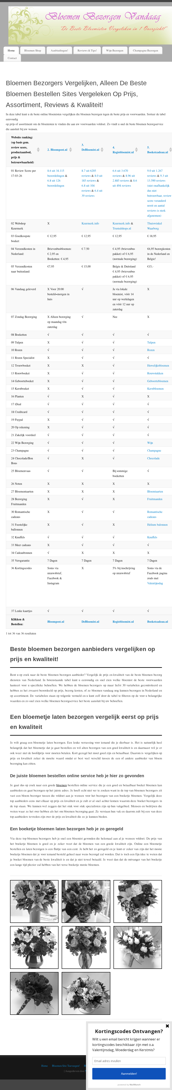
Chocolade (153, 458)
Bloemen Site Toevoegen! (66, 1066)
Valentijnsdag (155, 583)
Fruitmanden (154, 499)
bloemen (61, 785)
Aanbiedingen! (59, 50)
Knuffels (152, 537)
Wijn (150, 443)
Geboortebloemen (157, 381)
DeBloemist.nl (90, 621)
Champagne (154, 450)
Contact (12, 58)
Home (11, 50)
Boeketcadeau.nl (157, 621)
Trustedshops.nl (122, 228)
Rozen (151, 350)
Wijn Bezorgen (114, 50)
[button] (70, 149)
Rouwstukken (155, 373)
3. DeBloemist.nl (90, 147)
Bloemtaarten (155, 491)
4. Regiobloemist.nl (123, 150)
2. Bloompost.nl (57, 149)
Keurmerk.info (90, 223)
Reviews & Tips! (87, 50)
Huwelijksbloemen (158, 365)
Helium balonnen (157, 525)
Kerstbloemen (155, 388)
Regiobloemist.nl (123, 621)
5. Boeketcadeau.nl (157, 150)
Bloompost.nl (55, 621)
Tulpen (151, 342)
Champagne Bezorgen (145, 50)
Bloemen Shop (32, 50)
